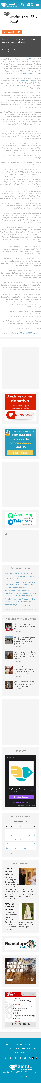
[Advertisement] (20, 368)
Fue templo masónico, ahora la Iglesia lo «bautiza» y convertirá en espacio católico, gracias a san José (25, 655)
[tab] (12, 994)
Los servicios (5, 1048)
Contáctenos (20, 1052)
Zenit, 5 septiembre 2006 (24, 81)
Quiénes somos (11, 1044)
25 (7, 848)
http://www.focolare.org (31, 73)
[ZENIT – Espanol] (11, 4)
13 (16, 839)
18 (7, 844)
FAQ (21, 1044)
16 (30, 839)
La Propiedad (29, 1044)
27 (16, 848)
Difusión (15, 1048)
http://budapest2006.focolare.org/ (29, 333)
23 (30, 844)
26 (11, 848)
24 (34, 844)
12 (11, 839)
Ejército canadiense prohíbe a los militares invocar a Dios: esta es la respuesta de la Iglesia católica (24, 640)
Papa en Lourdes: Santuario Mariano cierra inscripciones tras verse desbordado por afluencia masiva (20, 584)
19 (11, 844)
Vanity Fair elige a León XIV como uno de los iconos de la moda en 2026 (12, 909)
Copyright (36, 1048)
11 (7, 839)
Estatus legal (25, 1048)
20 (16, 844)
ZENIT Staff (6, 52)
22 (25, 844)
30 (30, 848)
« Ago (7, 853)
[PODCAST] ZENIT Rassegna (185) (17, 605)
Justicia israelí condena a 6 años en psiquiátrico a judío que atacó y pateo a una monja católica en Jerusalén (20, 593)
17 (34, 839)
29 (25, 848)
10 (34, 835)
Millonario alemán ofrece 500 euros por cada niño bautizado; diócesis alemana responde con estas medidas (25, 670)
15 (25, 839)
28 (20, 848)
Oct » (11, 853)
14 (20, 839)
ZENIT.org (32, 59)
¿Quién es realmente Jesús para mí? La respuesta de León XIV (25, 626)
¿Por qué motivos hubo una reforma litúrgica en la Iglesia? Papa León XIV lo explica (24, 684)
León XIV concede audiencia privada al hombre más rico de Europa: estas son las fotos (20, 576)
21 (20, 844)
